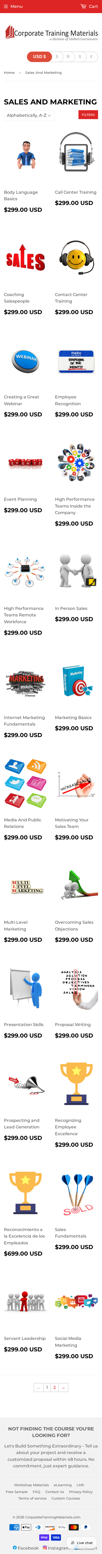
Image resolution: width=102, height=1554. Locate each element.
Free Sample (17, 1492)
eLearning (63, 1485)
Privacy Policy (81, 1492)
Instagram (58, 1548)
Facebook (28, 1548)
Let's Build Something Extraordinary (42, 1446)
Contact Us (54, 1492)
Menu (16, 6)
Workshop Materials (31, 1485)
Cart (93, 6)
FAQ (36, 1492)
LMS (80, 1485)
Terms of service (32, 1498)
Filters (88, 115)
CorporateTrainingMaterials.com (53, 1517)
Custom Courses (66, 1498)
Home (9, 72)
